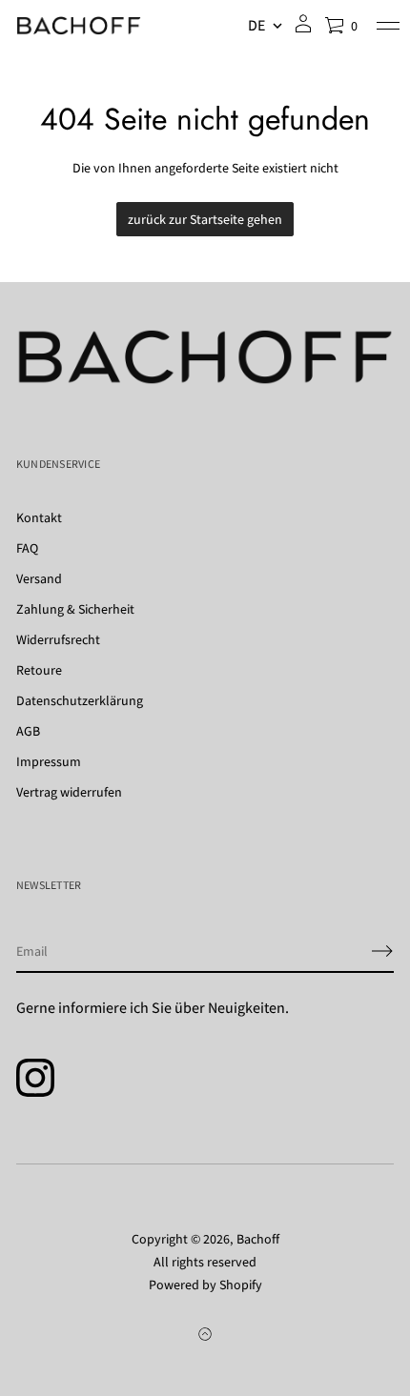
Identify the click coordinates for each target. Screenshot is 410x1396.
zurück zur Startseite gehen (205, 219)
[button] (341, 26)
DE (256, 25)
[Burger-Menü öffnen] (388, 26)
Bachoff (257, 1238)
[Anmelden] (382, 951)
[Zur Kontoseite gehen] (303, 30)
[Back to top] (205, 1334)
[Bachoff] (78, 25)
